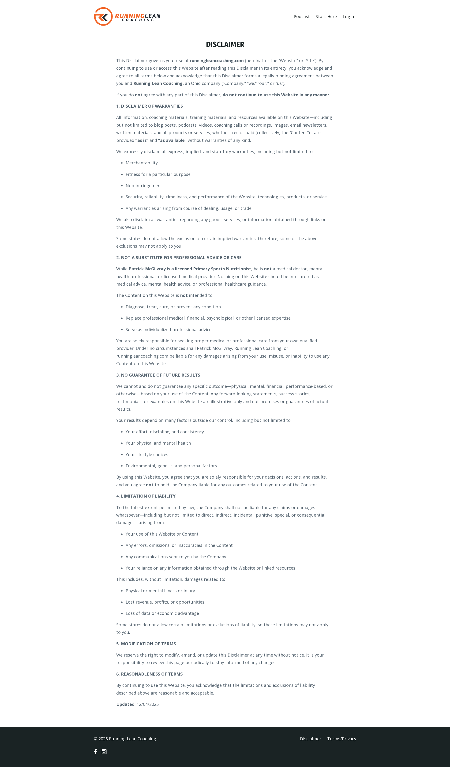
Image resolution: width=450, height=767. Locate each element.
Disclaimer (310, 738)
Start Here (326, 16)
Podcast (302, 16)
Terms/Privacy (341, 738)
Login (348, 16)
